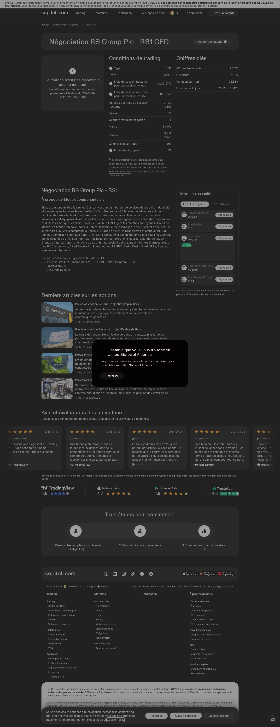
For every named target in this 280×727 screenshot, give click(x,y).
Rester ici (112, 376)
